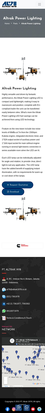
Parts (15, 23)
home (7, 23)
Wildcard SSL (7, 327)
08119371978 (12, 311)
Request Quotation (18, 185)
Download (14, 192)
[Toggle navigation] (39, 4)
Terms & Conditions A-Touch (19, 318)
